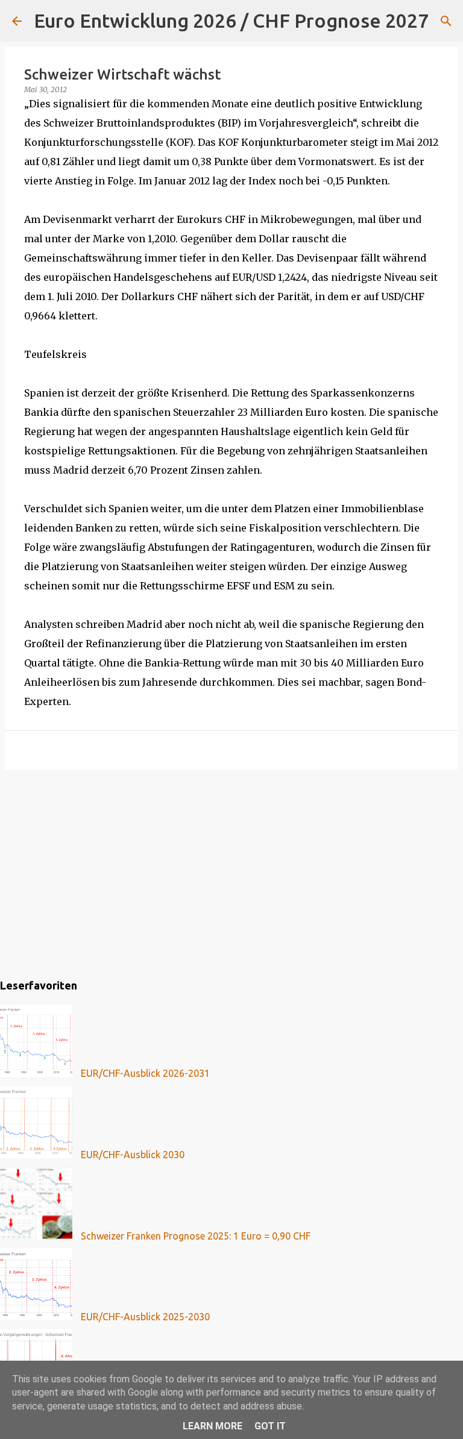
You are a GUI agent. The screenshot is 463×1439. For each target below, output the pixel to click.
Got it (270, 1426)
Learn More (212, 1426)
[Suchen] (445, 21)
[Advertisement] (231, 872)
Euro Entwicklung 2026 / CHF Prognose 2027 (231, 20)
